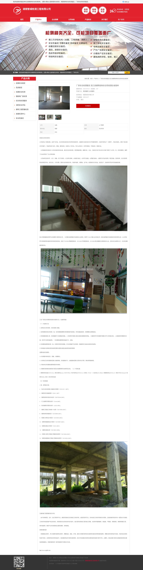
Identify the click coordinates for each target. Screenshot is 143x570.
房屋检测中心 (20, 114)
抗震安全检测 (20, 92)
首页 (21, 19)
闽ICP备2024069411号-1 (79, 560)
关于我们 (104, 19)
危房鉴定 (19, 87)
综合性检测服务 (21, 101)
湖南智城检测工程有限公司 (92, 560)
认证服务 (91, 91)
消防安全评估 (20, 105)
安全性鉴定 (20, 118)
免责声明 (63, 563)
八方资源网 (58, 563)
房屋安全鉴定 (20, 83)
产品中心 (38, 19)
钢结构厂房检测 (21, 96)
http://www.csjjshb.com (44, 550)
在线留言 (88, 106)
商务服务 (86, 91)
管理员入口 (69, 563)
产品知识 (88, 19)
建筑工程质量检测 (22, 109)
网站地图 (74, 563)
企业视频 (55, 19)
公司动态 (71, 19)
